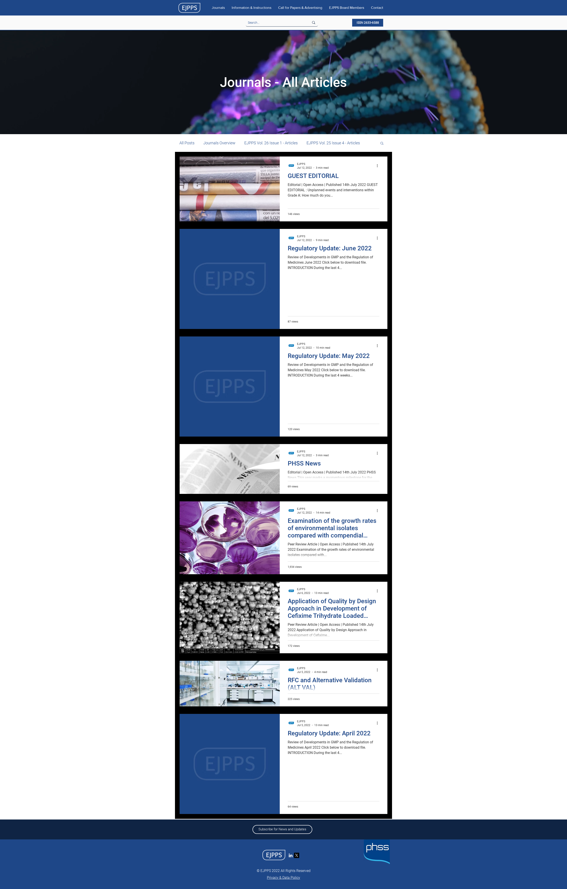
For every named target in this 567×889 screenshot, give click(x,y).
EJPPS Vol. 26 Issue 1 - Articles (271, 143)
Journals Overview (219, 143)
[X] (296, 855)
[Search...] (313, 22)
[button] (382, 143)
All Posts (186, 143)
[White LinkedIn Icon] (290, 855)
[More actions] (378, 165)
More (311, 143)
